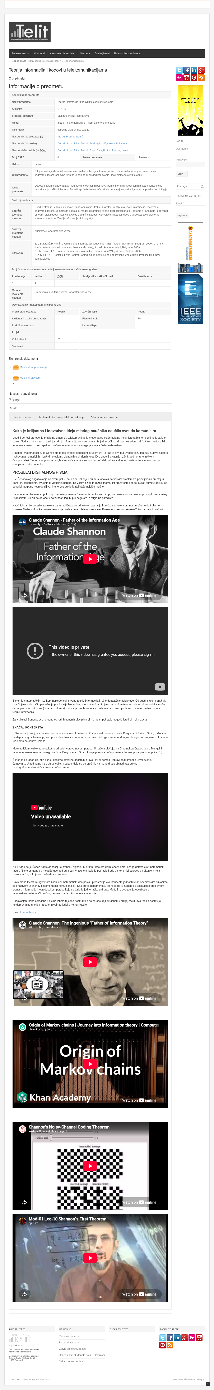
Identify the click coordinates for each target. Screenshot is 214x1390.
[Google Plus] (201, 70)
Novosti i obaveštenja (127, 53)
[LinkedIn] (194, 70)
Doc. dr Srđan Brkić (68, 143)
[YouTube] (186, 77)
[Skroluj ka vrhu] (208, 1384)
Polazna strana (20, 53)
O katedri (39, 53)
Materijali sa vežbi (30, 377)
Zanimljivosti (102, 53)
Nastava (85, 53)
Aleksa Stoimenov (117, 143)
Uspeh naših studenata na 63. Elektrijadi (82, 1355)
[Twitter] (179, 70)
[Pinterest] (194, 77)
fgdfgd (16, 399)
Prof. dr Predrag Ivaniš (70, 136)
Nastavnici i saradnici (62, 53)
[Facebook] (186, 70)
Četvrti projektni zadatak (72, 1348)
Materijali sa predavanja (33, 367)
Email (180, 203)
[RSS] (201, 77)
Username (182, 148)
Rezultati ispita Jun (69, 1342)
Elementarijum (28, 912)
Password (181, 159)
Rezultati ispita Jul (69, 1336)
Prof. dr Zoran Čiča (91, 150)
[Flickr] (179, 77)
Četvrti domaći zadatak (72, 1361)
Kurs (30, 61)
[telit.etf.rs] (30, 39)
